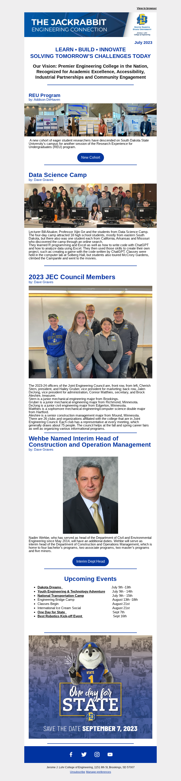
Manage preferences (98, 772)
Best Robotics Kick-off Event (60, 616)
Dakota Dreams (50, 587)
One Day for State (52, 612)
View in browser (147, 8)
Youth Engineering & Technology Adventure (71, 591)
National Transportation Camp (61, 595)
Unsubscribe (77, 772)
